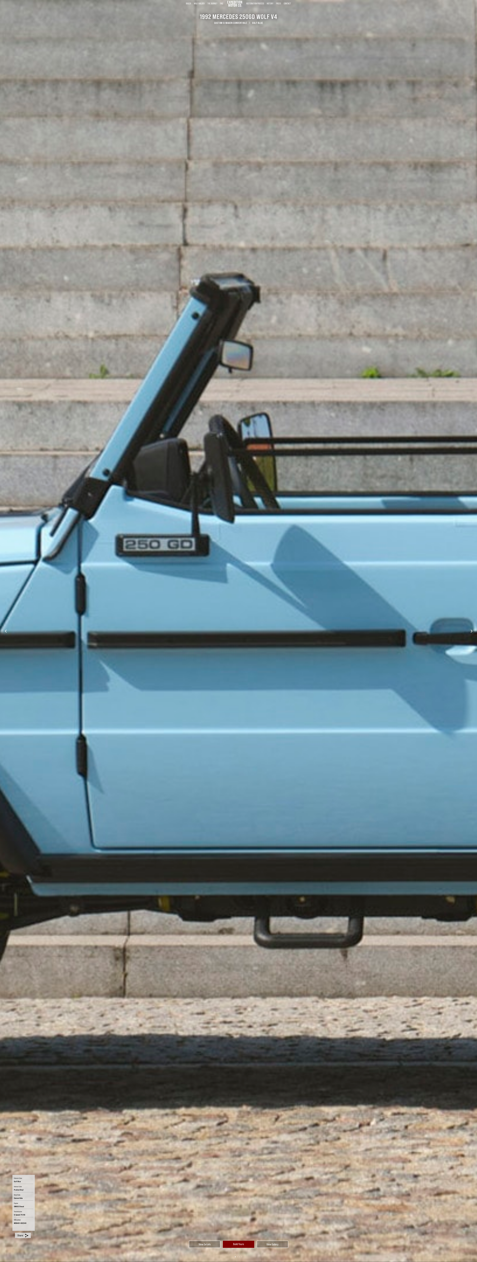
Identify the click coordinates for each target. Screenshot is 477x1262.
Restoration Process (255, 4)
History (270, 4)
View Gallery (272, 1244)
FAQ (221, 4)
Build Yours (238, 1244)
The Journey (212, 4)
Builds (188, 4)
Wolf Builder (199, 4)
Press (278, 4)
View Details (205, 1244)
